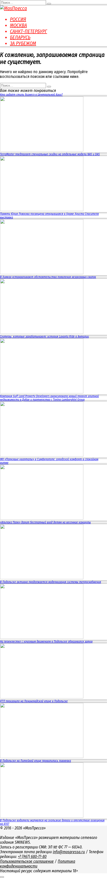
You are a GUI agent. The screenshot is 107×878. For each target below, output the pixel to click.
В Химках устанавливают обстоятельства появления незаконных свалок (48, 277)
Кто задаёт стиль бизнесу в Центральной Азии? (31, 94)
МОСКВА (18, 25)
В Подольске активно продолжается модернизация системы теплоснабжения (50, 582)
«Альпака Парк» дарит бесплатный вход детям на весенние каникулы (45, 522)
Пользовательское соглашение (27, 861)
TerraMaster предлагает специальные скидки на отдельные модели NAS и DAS (50, 154)
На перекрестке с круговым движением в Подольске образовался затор (46, 641)
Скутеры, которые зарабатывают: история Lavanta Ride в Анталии (44, 336)
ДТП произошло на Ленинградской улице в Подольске (34, 701)
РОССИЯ (18, 19)
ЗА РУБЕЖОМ (23, 43)
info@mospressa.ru (69, 851)
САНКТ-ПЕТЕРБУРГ (28, 31)
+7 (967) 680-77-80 (32, 856)
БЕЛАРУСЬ (20, 37)
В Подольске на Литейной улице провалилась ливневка (35, 761)
